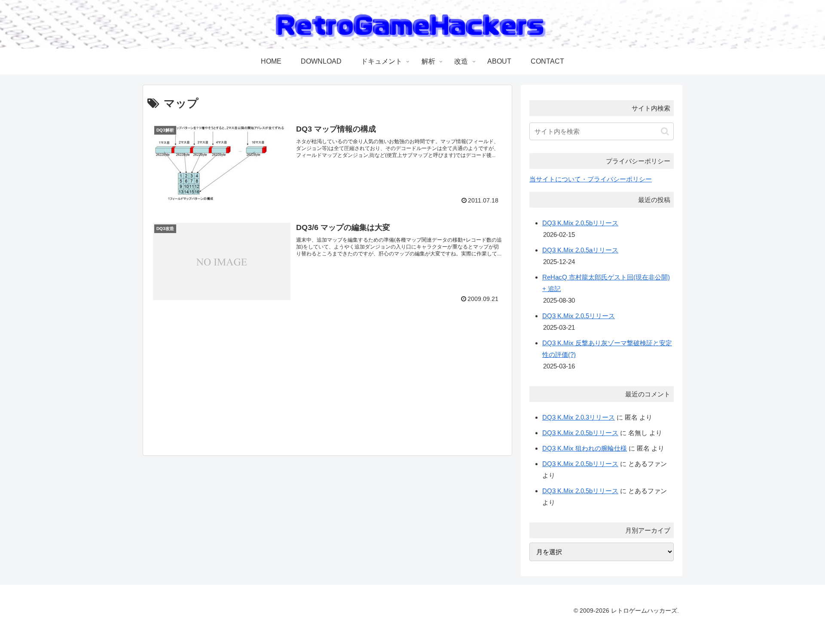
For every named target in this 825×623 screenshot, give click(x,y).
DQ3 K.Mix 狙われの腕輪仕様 (584, 448)
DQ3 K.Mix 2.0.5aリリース (580, 250)
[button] (664, 131)
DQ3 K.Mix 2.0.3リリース (578, 417)
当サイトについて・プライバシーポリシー (590, 179)
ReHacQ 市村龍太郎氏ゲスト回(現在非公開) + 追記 (606, 282)
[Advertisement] (224, 383)
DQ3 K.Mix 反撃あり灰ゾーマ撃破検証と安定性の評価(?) (607, 348)
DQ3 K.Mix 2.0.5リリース (578, 315)
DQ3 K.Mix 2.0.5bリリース (580, 223)
